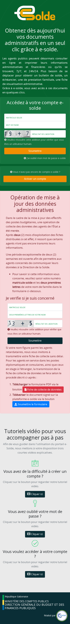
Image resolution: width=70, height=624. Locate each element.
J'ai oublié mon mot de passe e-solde (46, 158)
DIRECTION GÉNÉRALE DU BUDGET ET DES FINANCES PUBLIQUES (34, 606)
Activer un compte (35, 179)
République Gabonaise (16, 596)
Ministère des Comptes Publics (27, 601)
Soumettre (35, 151)
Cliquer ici (36, 494)
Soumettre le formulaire (32, 404)
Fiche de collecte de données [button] (44, 389)
